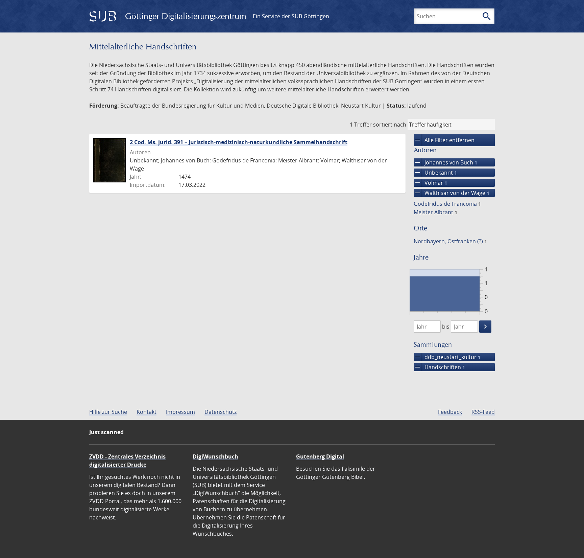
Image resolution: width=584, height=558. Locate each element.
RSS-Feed (483, 412)
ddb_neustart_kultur (447, 357)
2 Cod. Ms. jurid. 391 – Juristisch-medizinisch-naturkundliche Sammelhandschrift (238, 142)
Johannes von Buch (445, 162)
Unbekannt (435, 173)
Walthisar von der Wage (451, 193)
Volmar (430, 183)
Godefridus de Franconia (447, 203)
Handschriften (439, 367)
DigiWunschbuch (215, 456)
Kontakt (146, 412)
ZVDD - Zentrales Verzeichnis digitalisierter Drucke (127, 460)
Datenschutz (220, 412)
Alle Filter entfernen (444, 140)
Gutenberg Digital (320, 456)
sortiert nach (389, 124)
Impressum (180, 412)
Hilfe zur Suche (108, 412)
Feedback (450, 412)
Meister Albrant (435, 212)
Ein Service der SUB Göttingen (291, 16)
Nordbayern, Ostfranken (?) (450, 241)
